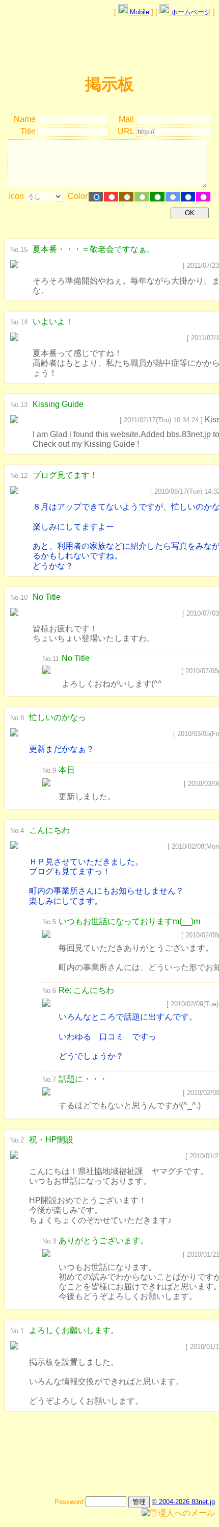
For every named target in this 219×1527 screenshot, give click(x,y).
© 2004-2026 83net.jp (183, 1502)
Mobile (138, 12)
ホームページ (190, 12)
